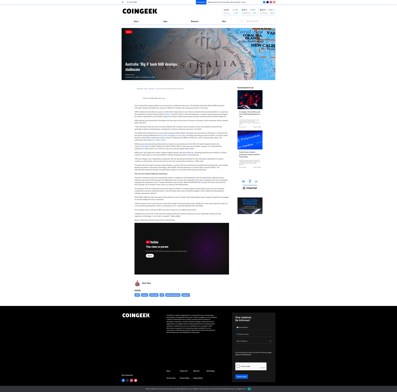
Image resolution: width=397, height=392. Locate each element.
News (165, 21)
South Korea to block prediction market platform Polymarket (249, 154)
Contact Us (183, 371)
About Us (196, 371)
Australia (144, 295)
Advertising (210, 371)
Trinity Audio (153, 98)
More (224, 21)
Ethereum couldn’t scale (156, 140)
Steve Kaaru (130, 74)
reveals (166, 114)
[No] (394, 389)
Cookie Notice (198, 378)
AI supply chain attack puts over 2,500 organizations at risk (249, 114)
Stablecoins (186, 295)
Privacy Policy (185, 378)
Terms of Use (170, 378)
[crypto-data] (230, 11)
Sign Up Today (241, 377)
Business (129, 32)
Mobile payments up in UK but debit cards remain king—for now (227, 2)
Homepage (140, 88)
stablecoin (190, 153)
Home (136, 21)
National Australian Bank (172, 295)
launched (144, 146)
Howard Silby (153, 295)
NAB (162, 295)
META (200, 182)
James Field (243, 126)
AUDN (137, 295)
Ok (249, 389)
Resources (194, 21)
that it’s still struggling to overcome (171, 135)
